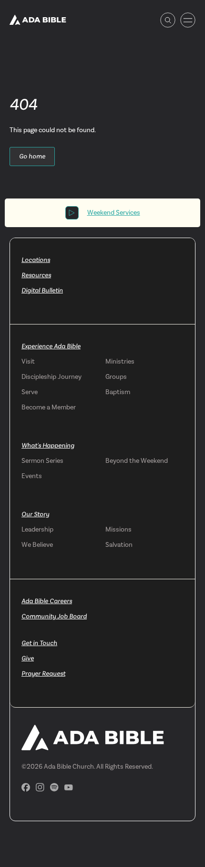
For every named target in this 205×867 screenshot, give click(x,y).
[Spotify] (54, 787)
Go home (32, 156)
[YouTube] (68, 787)
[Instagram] (40, 787)
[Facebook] (25, 787)
